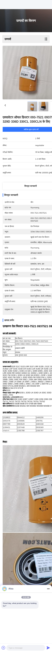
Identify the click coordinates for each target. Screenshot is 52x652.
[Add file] (3, 648)
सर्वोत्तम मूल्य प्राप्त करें (31, 129)
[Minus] (48, 588)
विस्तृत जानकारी (30, 186)
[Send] (48, 648)
